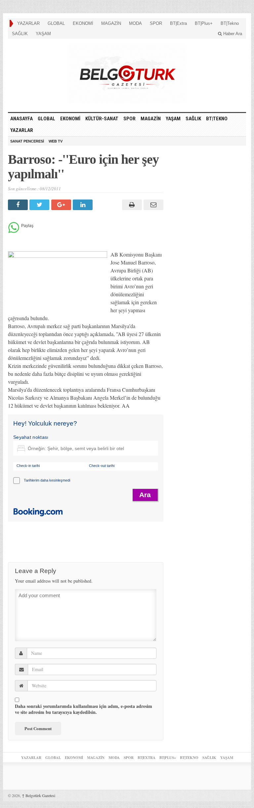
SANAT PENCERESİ (27, 141)
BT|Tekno (230, 23)
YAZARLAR (28, 23)
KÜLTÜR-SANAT (101, 119)
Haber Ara (232, 33)
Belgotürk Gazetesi (38, 795)
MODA (135, 23)
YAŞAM (43, 33)
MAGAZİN (111, 23)
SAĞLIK (20, 33)
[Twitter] (40, 205)
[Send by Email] (152, 205)
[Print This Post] (131, 205)
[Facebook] (18, 205)
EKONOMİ (83, 23)
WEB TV (56, 141)
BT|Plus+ (204, 23)
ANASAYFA (21, 119)
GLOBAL (56, 23)
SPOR (156, 23)
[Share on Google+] (62, 205)
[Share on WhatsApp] (14, 231)
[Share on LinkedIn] (83, 205)
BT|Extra (178, 23)
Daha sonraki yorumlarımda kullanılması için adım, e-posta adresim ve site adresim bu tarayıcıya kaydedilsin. (83, 709)
